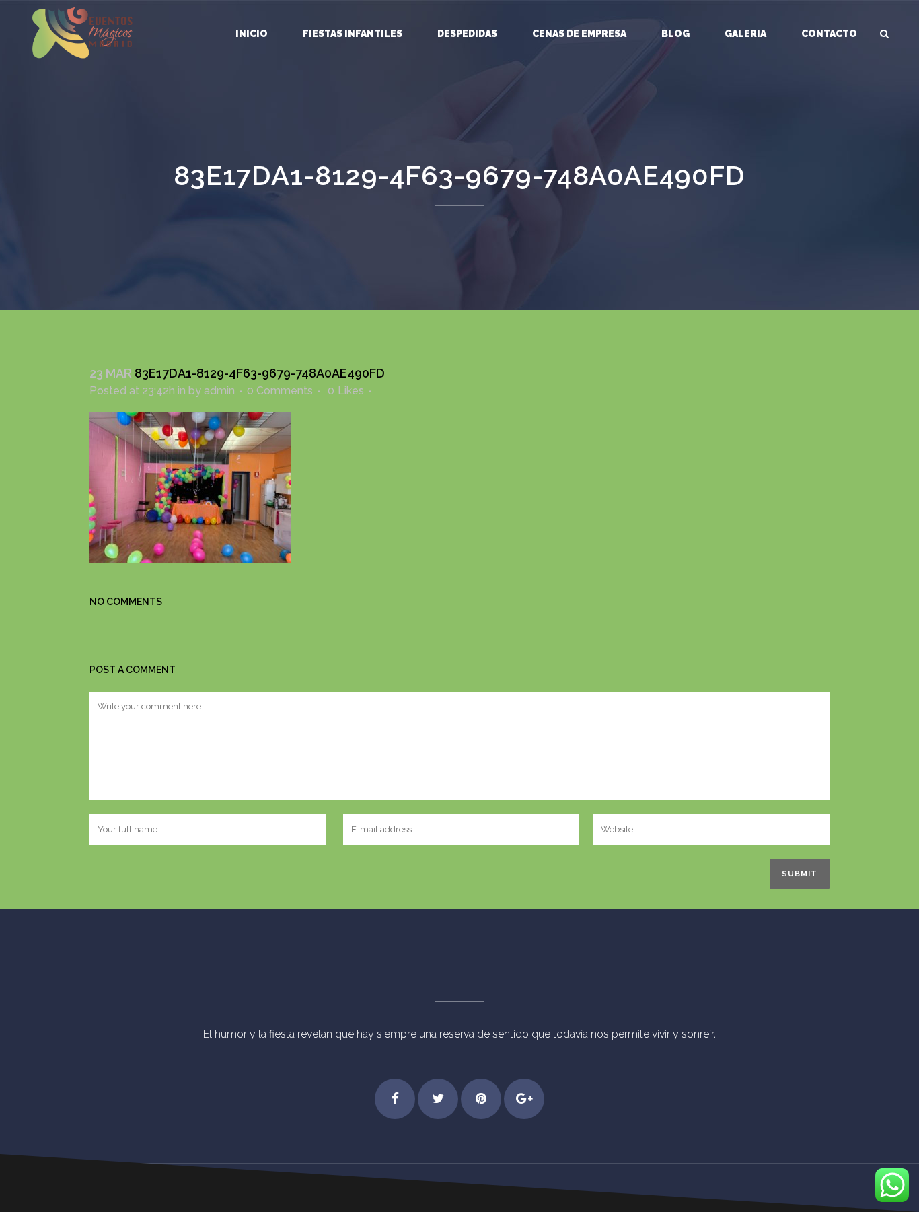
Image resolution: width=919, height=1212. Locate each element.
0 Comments (280, 390)
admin (219, 390)
